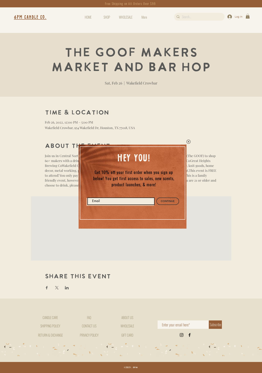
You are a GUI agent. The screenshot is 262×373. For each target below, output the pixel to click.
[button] (188, 142)
